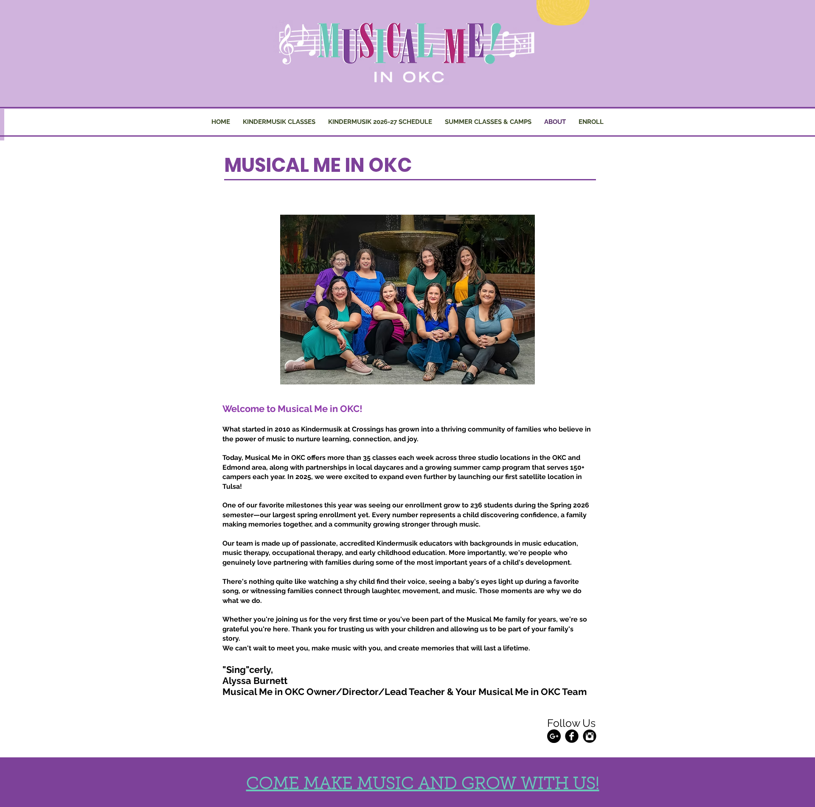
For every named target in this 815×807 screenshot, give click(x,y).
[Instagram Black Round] (589, 736)
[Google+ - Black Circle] (554, 736)
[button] (488, 122)
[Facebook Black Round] (572, 736)
